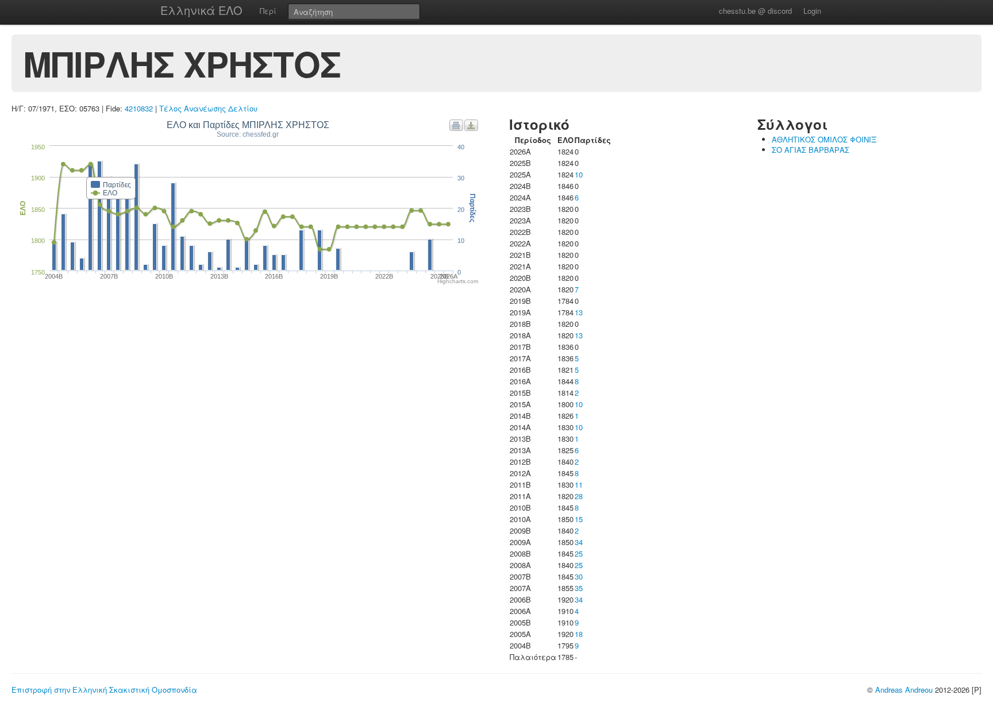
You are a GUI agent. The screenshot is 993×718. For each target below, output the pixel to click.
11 (579, 484)
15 (579, 519)
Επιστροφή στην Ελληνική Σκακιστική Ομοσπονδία (104, 689)
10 (579, 174)
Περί (268, 10)
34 (579, 541)
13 (579, 312)
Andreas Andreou (904, 689)
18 (579, 633)
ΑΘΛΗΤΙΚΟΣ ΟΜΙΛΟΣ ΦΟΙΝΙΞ (824, 139)
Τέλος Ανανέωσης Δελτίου (208, 108)
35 (579, 587)
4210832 (139, 108)
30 (579, 576)
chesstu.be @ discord (755, 10)
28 (579, 496)
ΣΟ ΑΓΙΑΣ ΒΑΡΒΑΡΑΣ (810, 149)
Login (812, 10)
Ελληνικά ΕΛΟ (201, 10)
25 (579, 553)
